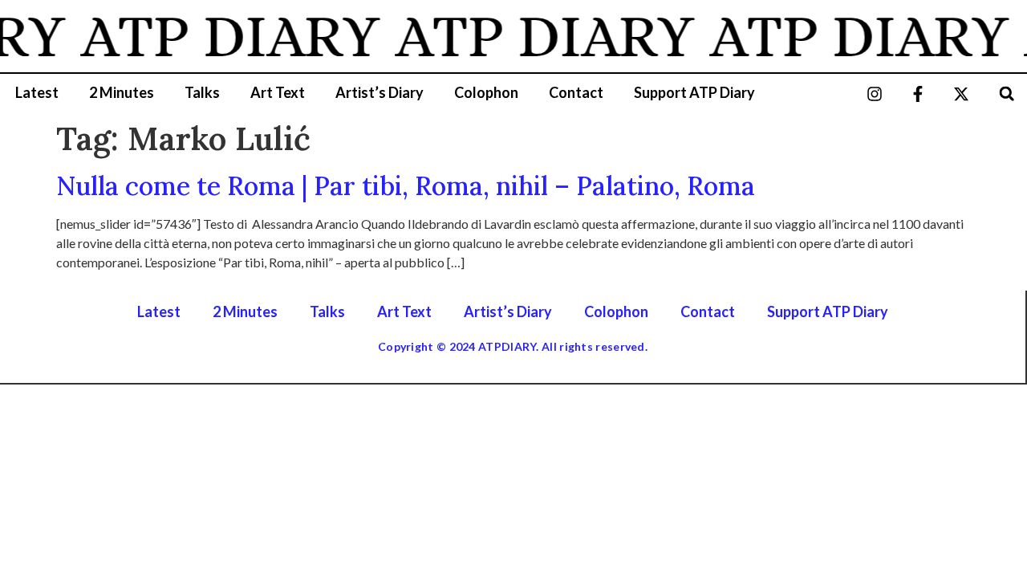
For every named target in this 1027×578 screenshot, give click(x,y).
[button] (1006, 93)
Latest (37, 92)
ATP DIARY (226, 36)
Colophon (486, 92)
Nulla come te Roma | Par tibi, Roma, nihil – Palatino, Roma (405, 185)
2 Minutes (121, 92)
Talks (202, 92)
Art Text (277, 92)
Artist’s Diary (379, 92)
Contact (576, 92)
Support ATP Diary (694, 92)
